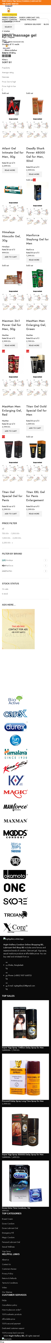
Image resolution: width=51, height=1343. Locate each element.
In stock (5, 593)
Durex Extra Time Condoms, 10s (16, 1208)
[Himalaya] (15, 753)
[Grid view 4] (9, 56)
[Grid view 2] (3, 56)
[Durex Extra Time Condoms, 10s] (25, 1183)
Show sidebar (11, 50)
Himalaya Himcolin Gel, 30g (11, 236)
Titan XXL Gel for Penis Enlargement (35, 496)
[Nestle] (15, 847)
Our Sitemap (7, 1292)
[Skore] (15, 900)
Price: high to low (9, 86)
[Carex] (15, 713)
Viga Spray (6, 1251)
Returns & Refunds (9, 1278)
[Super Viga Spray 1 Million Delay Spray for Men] (25, 1023)
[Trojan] (15, 914)
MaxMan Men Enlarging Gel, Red (12, 410)
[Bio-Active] (15, 699)
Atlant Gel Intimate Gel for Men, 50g (13, 152)
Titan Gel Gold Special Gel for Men (36, 410)
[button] (11, 257)
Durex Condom (8, 1223)
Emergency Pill (8, 1233)
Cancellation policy (9, 1305)
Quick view (5, 143)
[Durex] (15, 726)
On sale (5, 589)
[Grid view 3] (6, 56)
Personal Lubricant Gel (11, 1242)
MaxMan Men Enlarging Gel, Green (36, 325)
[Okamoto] (15, 874)
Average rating (8, 72)
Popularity (6, 67)
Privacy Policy (7, 1273)
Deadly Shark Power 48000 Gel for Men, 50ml (35, 154)
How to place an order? (11, 1310)
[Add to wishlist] (12, 143)
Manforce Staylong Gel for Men (37, 239)
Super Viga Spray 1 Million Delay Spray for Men (23, 1047)
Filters (5, 60)
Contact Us (6, 1264)
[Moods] (15, 833)
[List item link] (25, 977)
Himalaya (5, 246)
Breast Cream (7, 1219)
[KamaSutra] (15, 766)
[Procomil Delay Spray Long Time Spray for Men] (25, 1076)
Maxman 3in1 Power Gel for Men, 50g (11, 325)
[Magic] (15, 793)
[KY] (15, 780)
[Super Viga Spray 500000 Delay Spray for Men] (25, 1130)
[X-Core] (15, 927)
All (3, 528)
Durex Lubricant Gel (10, 1228)
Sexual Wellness (8, 1247)
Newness (5, 77)
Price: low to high (9, 81)
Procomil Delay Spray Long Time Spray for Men (23, 1101)
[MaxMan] (15, 820)
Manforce (30, 249)
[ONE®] (15, 887)
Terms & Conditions (10, 1283)
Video (4, 1287)
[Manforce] (15, 807)
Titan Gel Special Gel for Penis (12, 496)
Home (4, 42)
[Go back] (5, 29)
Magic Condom (8, 1237)
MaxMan (5, 335)
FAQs (4, 1300)
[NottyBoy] (15, 860)
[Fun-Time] (15, 740)
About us (5, 1259)
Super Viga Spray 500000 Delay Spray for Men (23, 1154)
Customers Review (9, 1269)
